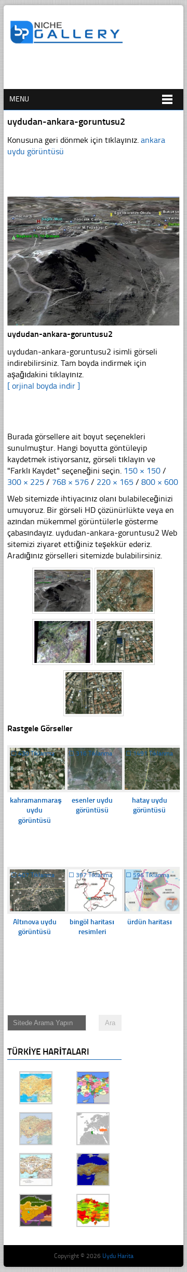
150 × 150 (142, 471)
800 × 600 (159, 482)
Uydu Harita (117, 1256)
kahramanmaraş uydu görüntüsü (36, 810)
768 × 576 (70, 482)
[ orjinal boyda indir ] (43, 386)
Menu (19, 99)
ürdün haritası (149, 922)
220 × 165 (115, 482)
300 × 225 (25, 482)
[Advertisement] (98, 71)
